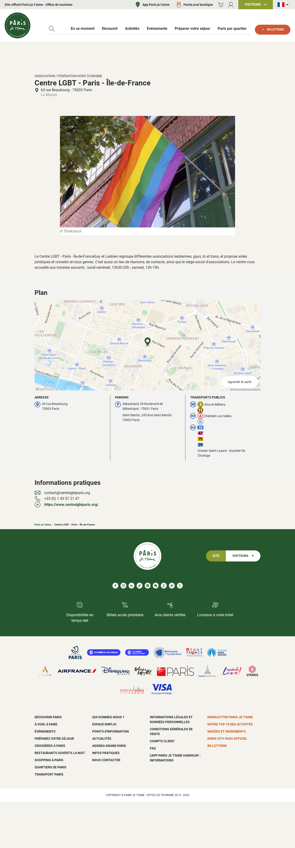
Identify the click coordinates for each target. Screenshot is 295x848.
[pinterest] (147, 585)
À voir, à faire (46, 724)
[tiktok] (139, 585)
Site (215, 556)
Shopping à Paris (49, 760)
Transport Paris (49, 774)
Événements (45, 731)
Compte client (162, 741)
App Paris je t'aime (156, 4)
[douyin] (164, 585)
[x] (180, 585)
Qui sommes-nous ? (108, 717)
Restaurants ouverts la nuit (60, 753)
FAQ (153, 748)
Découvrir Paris (48, 717)
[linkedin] (131, 585)
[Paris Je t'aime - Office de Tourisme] (17, 25)
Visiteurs (240, 556)
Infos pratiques (106, 753)
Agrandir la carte (239, 382)
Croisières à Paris (50, 746)
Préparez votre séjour (54, 738)
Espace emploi (104, 724)
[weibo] (172, 585)
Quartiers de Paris (50, 767)
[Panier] (220, 5)
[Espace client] (231, 5)
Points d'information (110, 731)
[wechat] (156, 585)
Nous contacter (106, 760)
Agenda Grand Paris (109, 746)
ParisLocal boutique (198, 4)
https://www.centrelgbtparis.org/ (71, 504)
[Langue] (283, 4)
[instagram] (123, 585)
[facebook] (115, 585)
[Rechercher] (52, 29)
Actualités (101, 738)
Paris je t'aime (43, 524)
